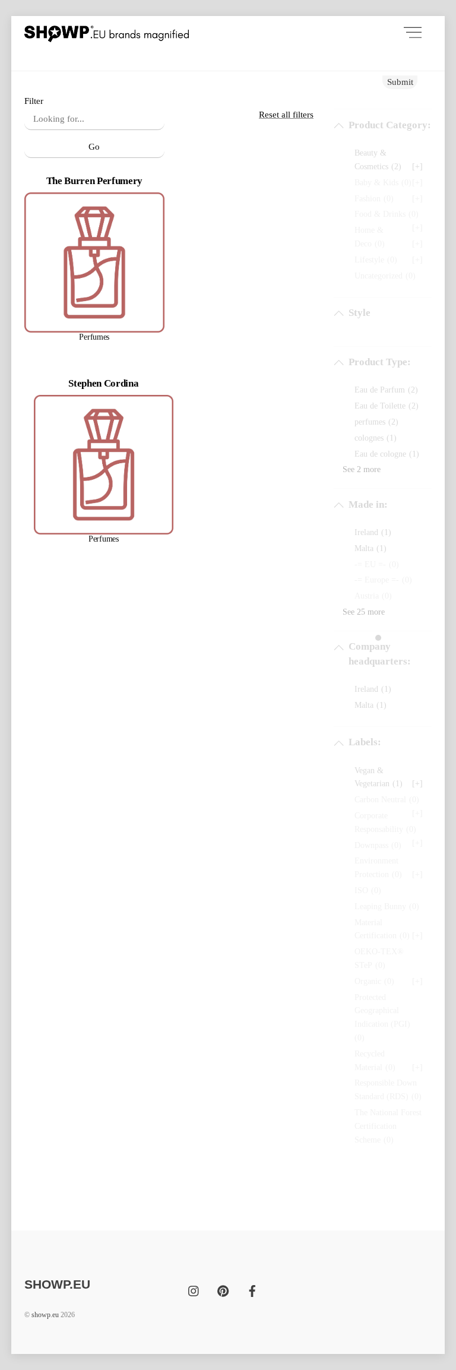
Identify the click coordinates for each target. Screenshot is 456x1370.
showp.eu (45, 1315)
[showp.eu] (106, 32)
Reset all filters (286, 114)
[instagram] (194, 1288)
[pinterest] (223, 1288)
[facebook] (252, 1288)
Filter (33, 101)
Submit (400, 82)
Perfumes (94, 337)
